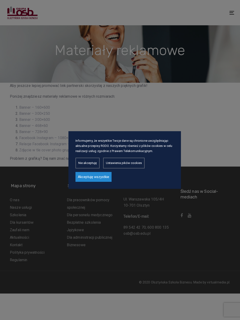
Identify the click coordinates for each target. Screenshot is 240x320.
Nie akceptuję (87, 163)
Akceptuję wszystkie (93, 177)
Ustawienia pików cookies (124, 163)
